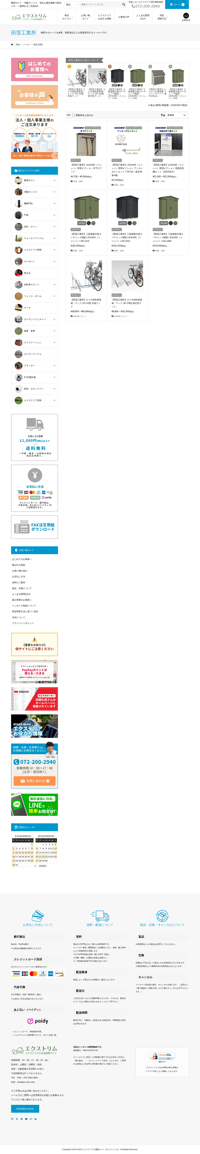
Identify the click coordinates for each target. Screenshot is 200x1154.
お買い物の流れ (19, 570)
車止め (27, 273)
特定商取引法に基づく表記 (25, 611)
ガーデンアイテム (33, 354)
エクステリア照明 (33, 250)
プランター (29, 365)
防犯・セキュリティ (34, 388)
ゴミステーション (33, 342)
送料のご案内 (18, 582)
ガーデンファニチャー (35, 319)
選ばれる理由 (18, 565)
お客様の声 (123, 17)
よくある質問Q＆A (142, 17)
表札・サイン (30, 226)
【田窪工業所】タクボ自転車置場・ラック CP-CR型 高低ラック (76, 92)
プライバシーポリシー (23, 623)
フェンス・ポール (33, 296)
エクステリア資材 (33, 400)
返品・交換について (22, 588)
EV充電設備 (30, 377)
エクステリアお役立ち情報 (104, 17)
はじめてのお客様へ (22, 559)
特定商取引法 (162, 17)
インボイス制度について (24, 605)
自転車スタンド (31, 284)
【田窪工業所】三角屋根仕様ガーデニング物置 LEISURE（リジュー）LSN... (117, 93)
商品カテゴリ (66, 17)
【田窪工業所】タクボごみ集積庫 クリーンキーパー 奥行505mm (157, 92)
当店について (18, 617)
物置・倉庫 (29, 331)
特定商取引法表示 (25, 1109)
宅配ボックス (30, 192)
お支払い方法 (18, 576)
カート (179, 4)
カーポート (29, 261)
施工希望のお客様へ (22, 600)
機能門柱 (28, 203)
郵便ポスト (29, 180)
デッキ (27, 307)
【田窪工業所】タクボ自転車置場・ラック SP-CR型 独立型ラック (96, 92)
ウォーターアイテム (34, 238)
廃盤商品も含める (84, 115)
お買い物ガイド (85, 17)
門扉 (26, 215)
